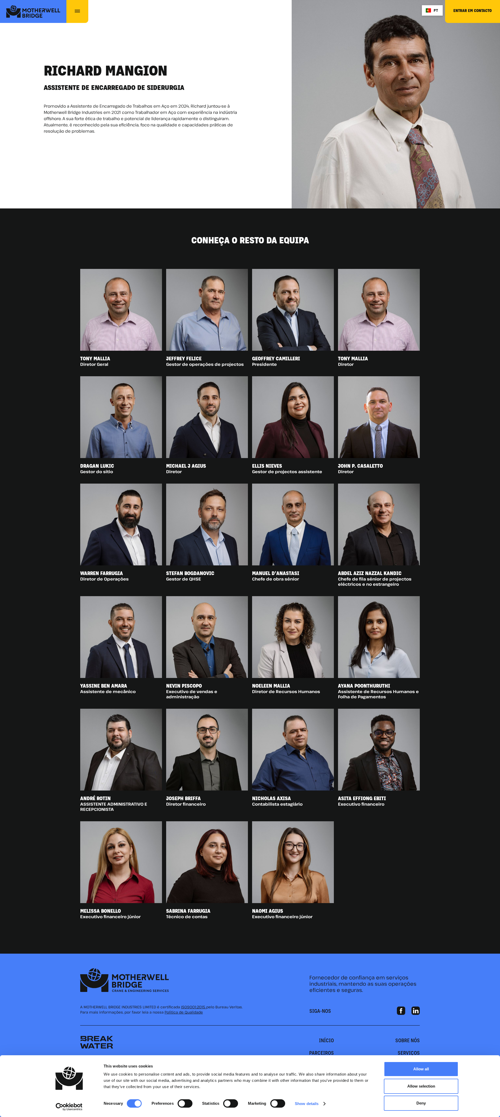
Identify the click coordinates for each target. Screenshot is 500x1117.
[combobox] (432, 10)
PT (436, 10)
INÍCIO (326, 1040)
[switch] (185, 1103)
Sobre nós (407, 1040)
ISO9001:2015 (193, 1006)
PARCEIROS (321, 1052)
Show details (306, 1103)
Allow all (421, 1069)
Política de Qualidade (184, 1012)
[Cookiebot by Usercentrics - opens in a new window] (69, 1107)
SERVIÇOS (409, 1052)
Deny (421, 1103)
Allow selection (421, 1086)
